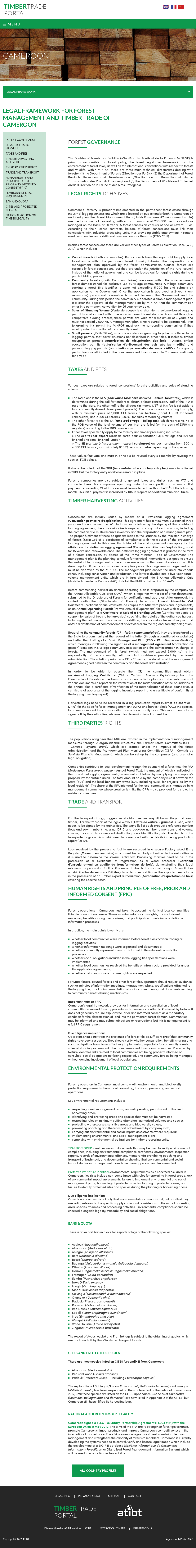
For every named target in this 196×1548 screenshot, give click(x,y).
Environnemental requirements (19, 194)
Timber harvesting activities (20, 160)
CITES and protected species (21, 208)
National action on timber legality (21, 217)
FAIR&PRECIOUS (142, 1528)
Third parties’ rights (22, 167)
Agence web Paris (176, 1539)
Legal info (62, 1495)
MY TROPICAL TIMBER (112, 1528)
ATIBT (86, 1528)
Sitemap (114, 1495)
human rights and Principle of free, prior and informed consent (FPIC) (21, 182)
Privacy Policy (89, 1495)
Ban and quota (17, 201)
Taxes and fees (16, 153)
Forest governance (21, 139)
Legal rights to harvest (17, 146)
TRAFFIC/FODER (80, 1148)
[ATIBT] (129, 1516)
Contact (134, 1495)
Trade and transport (22, 172)
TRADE (25, 9)
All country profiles (98, 1470)
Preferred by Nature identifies (88, 1172)
